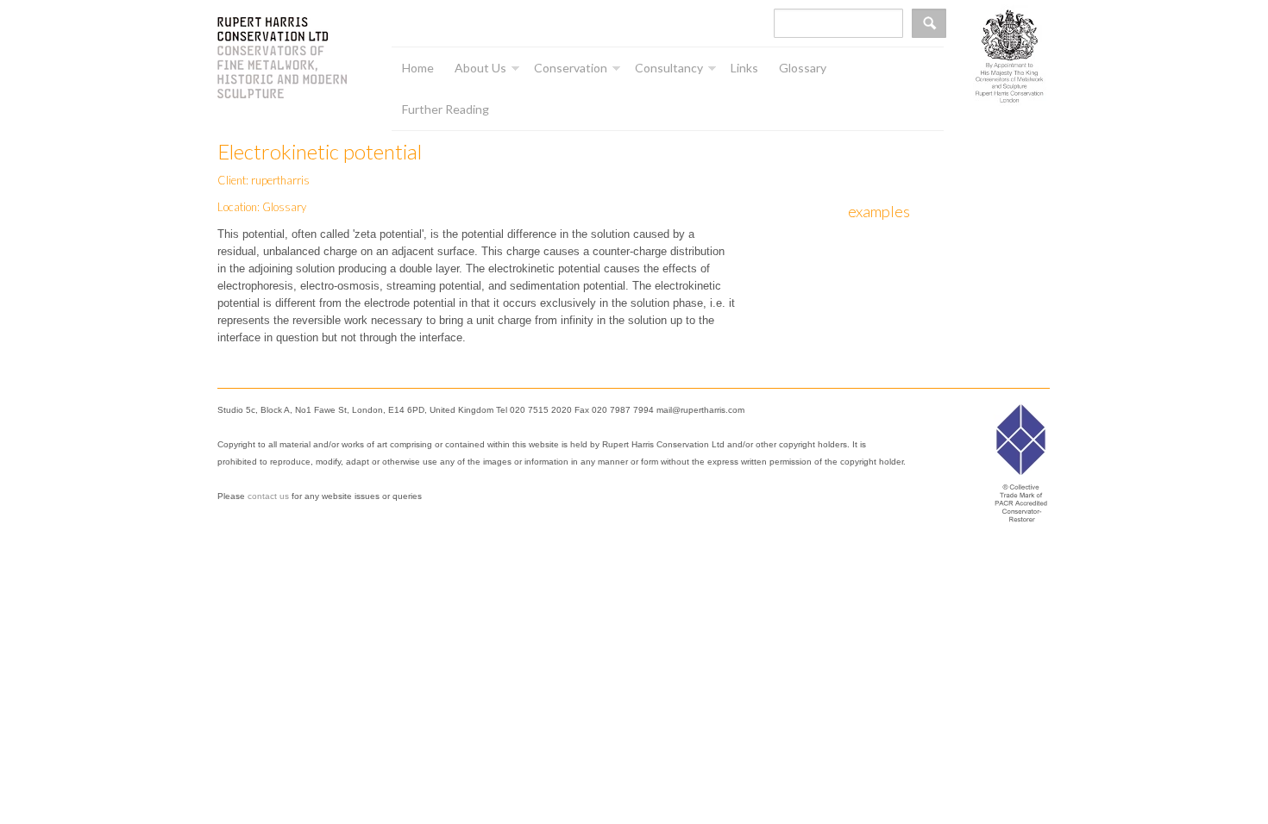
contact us (268, 496)
